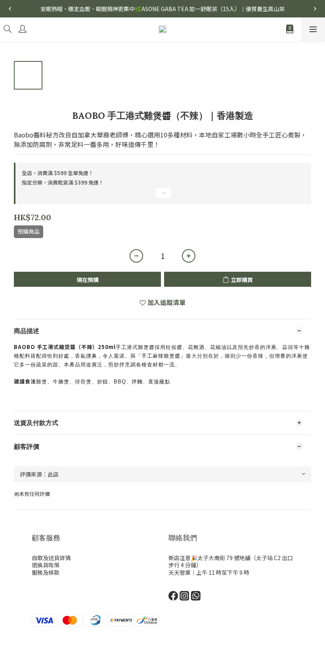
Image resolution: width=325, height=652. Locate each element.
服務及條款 (45, 572)
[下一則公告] (315, 8)
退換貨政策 (45, 565)
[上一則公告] (9, 8)
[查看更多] (162, 196)
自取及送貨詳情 (51, 558)
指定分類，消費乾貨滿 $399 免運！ (63, 182)
